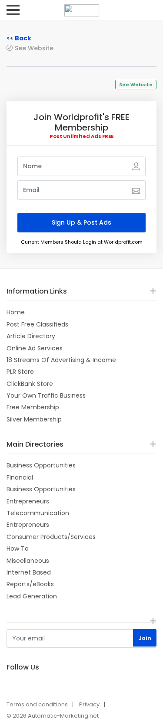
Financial (20, 477)
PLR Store (20, 371)
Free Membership (33, 407)
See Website (34, 48)
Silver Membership (34, 419)
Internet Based (29, 572)
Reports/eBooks (30, 584)
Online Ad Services (35, 348)
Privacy (89, 704)
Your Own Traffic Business (46, 395)
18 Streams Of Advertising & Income (61, 360)
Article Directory (31, 336)
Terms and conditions (37, 704)
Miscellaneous (28, 560)
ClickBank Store (30, 383)
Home (16, 312)
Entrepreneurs (28, 501)
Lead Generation (32, 596)
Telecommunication (38, 513)
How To (18, 548)
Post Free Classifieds (37, 324)
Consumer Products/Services (51, 536)
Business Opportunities (41, 465)
